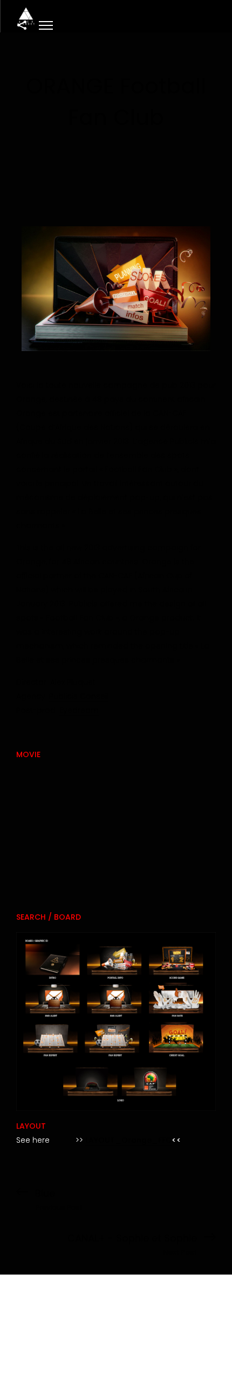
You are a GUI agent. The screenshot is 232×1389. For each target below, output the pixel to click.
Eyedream (79, 710)
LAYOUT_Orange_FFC (128, 1140)
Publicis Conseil (78, 696)
